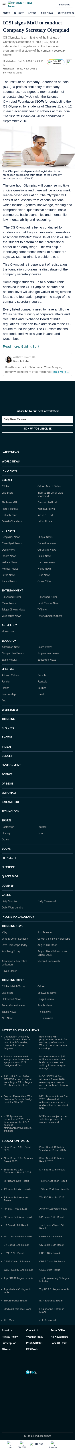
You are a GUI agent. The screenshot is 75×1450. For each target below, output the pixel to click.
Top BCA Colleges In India (54, 1289)
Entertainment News (13, 1005)
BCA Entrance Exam (51, 1300)
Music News (9, 603)
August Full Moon (47, 945)
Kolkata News (9, 562)
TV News (43, 609)
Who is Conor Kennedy (15, 939)
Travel (41, 694)
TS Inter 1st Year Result (53, 1180)
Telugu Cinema (46, 999)
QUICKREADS (10, 876)
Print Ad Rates (34, 1343)
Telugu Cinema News (13, 609)
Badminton (8, 827)
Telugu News (9, 1012)
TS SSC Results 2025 (51, 1197)
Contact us (32, 1330)
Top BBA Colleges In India (18, 1278)
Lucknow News (46, 562)
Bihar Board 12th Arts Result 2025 (51, 1160)
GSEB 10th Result (49, 1269)
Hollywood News (47, 597)
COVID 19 (7, 886)
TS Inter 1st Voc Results (17, 1189)
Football (42, 827)
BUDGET (7, 756)
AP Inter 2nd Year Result (18, 1217)
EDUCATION (9, 641)
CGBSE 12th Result (50, 1236)
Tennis (41, 833)
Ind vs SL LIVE (46, 515)
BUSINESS (8, 728)
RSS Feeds (32, 1349)
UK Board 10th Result (51, 1244)
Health (5, 688)
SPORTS (6, 820)
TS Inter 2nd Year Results (54, 1189)
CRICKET (7, 480)
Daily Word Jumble (12, 907)
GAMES (6, 895)
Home (6, 12)
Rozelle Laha (14, 72)
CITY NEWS (8, 531)
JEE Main (9, 1320)
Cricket (32, 12)
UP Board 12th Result (16, 1225)
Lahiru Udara (45, 521)
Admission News (11, 647)
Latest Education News (20, 1030)
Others (5, 839)
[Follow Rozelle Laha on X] (26, 72)
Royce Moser (9, 971)
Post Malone (45, 932)
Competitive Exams (13, 653)
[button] (4, 4)
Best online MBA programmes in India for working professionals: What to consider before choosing (53, 1042)
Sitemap (6, 1349)
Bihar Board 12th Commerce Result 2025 (17, 1171)
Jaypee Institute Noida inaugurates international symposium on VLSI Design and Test (18, 1061)
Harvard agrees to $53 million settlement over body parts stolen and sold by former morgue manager (52, 1062)
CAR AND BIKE (10, 802)
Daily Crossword (47, 901)
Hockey (6, 833)
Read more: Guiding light (21, 346)
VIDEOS (6, 747)
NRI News (7, 1018)
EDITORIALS (9, 793)
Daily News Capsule (15, 419)
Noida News (44, 569)
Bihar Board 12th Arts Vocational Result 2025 (52, 1148)
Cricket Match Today (49, 486)
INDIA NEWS (9, 471)
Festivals (42, 681)
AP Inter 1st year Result (53, 1208)
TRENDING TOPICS (13, 980)
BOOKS (6, 849)
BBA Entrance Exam (15, 1300)
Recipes (42, 688)
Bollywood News (11, 597)
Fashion (6, 681)
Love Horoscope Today (14, 945)
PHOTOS (7, 737)
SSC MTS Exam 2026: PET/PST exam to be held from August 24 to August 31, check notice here (18, 1081)
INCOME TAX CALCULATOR (18, 917)
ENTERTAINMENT (12, 590)
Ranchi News (9, 581)
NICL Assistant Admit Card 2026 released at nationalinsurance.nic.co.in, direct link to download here (54, 1102)
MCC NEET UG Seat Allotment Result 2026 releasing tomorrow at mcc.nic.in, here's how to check (53, 1082)
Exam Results (9, 660)
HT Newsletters (59, 1337)
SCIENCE (7, 774)
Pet (3, 700)
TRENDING (8, 719)
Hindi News (44, 1012)
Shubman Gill (9, 502)
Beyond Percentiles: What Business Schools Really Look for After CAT (18, 1099)
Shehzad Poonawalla (49, 961)
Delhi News (8, 550)
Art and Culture (10, 675)
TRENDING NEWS (12, 926)
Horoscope (8, 631)
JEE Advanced (47, 1320)
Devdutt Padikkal (47, 502)
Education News (47, 660)
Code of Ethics (59, 1343)
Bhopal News (45, 537)
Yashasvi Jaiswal (46, 509)
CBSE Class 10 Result (52, 1261)
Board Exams (45, 647)
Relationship (9, 694)
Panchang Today (11, 951)
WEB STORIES (10, 710)
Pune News (44, 575)
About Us (7, 1330)
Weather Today (34, 1337)
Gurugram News (47, 550)
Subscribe (64, 4)
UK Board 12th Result (16, 1244)
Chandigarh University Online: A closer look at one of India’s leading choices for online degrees (17, 1042)
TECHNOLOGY (10, 811)
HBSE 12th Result (14, 1253)
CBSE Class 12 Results (17, 1261)
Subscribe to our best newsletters (37, 411)
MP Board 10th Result (52, 1169)
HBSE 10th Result (49, 1253)
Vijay (4, 932)
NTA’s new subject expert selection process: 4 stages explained (53, 1119)
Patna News (8, 575)
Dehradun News (47, 543)
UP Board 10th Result (51, 1217)
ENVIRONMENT (11, 765)
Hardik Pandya (10, 509)
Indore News (9, 556)
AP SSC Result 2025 (15, 1208)
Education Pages (15, 1141)
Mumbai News (10, 569)
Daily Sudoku (9, 901)
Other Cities (44, 581)
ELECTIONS (8, 867)
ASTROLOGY (9, 625)
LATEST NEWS (10, 452)
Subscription (9, 1343)
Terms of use (58, 1330)
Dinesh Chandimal (12, 521)
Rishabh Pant (9, 515)
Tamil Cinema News (48, 603)
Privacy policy (10, 1337)
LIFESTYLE (8, 669)
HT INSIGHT (9, 858)
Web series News (11, 616)
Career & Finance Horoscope (54, 939)
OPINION (7, 784)
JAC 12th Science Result (18, 1236)
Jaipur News (44, 556)
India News (46, 12)
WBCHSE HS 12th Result (18, 1269)
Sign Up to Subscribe (37, 429)
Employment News (48, 653)
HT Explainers (45, 1018)
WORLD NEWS (11, 461)
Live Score (7, 493)
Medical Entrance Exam (17, 1308)
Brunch (42, 675)
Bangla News (45, 1005)
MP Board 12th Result (16, 1180)
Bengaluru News (11, 537)
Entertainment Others (50, 616)
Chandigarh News (12, 543)
